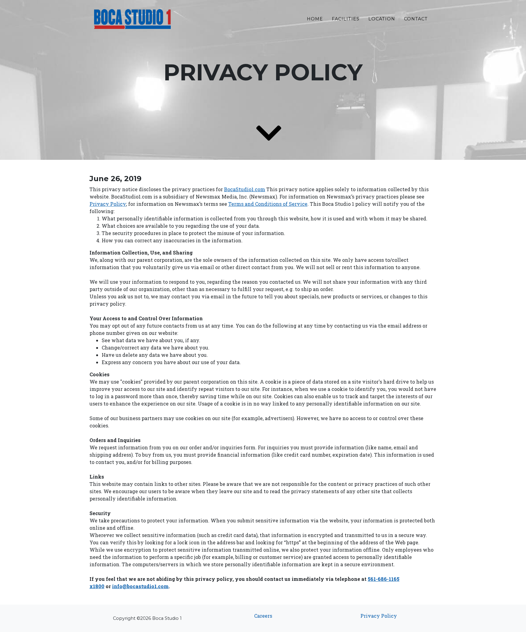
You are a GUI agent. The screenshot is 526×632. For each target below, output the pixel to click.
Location (381, 19)
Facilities (345, 19)
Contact (416, 19)
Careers (263, 616)
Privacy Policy (378, 616)
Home (315, 19)
